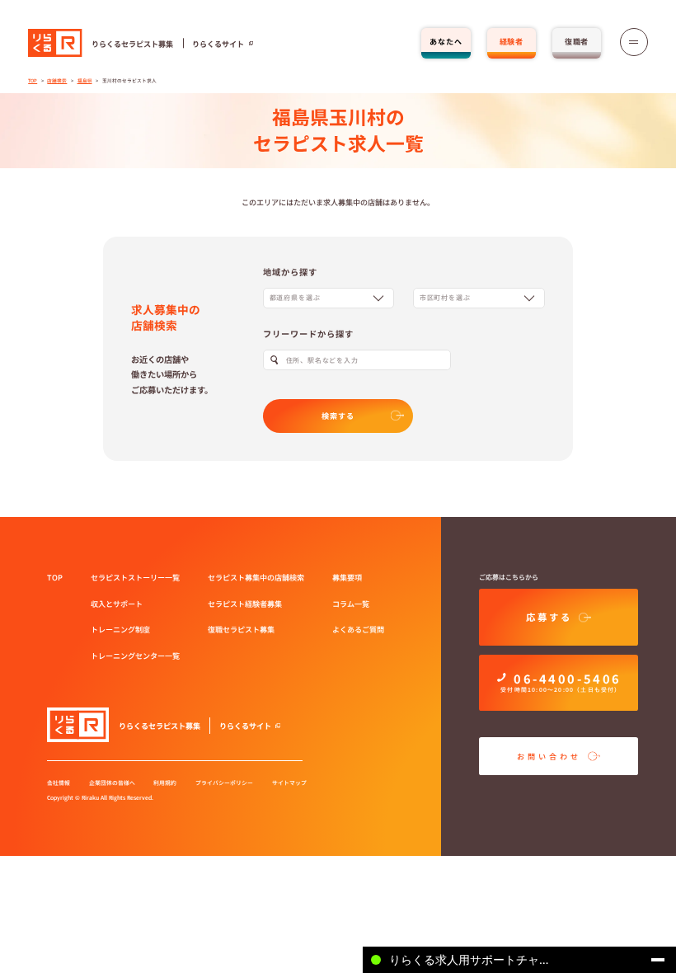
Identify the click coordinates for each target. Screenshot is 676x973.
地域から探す (290, 272)
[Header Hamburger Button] (634, 42)
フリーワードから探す (308, 333)
